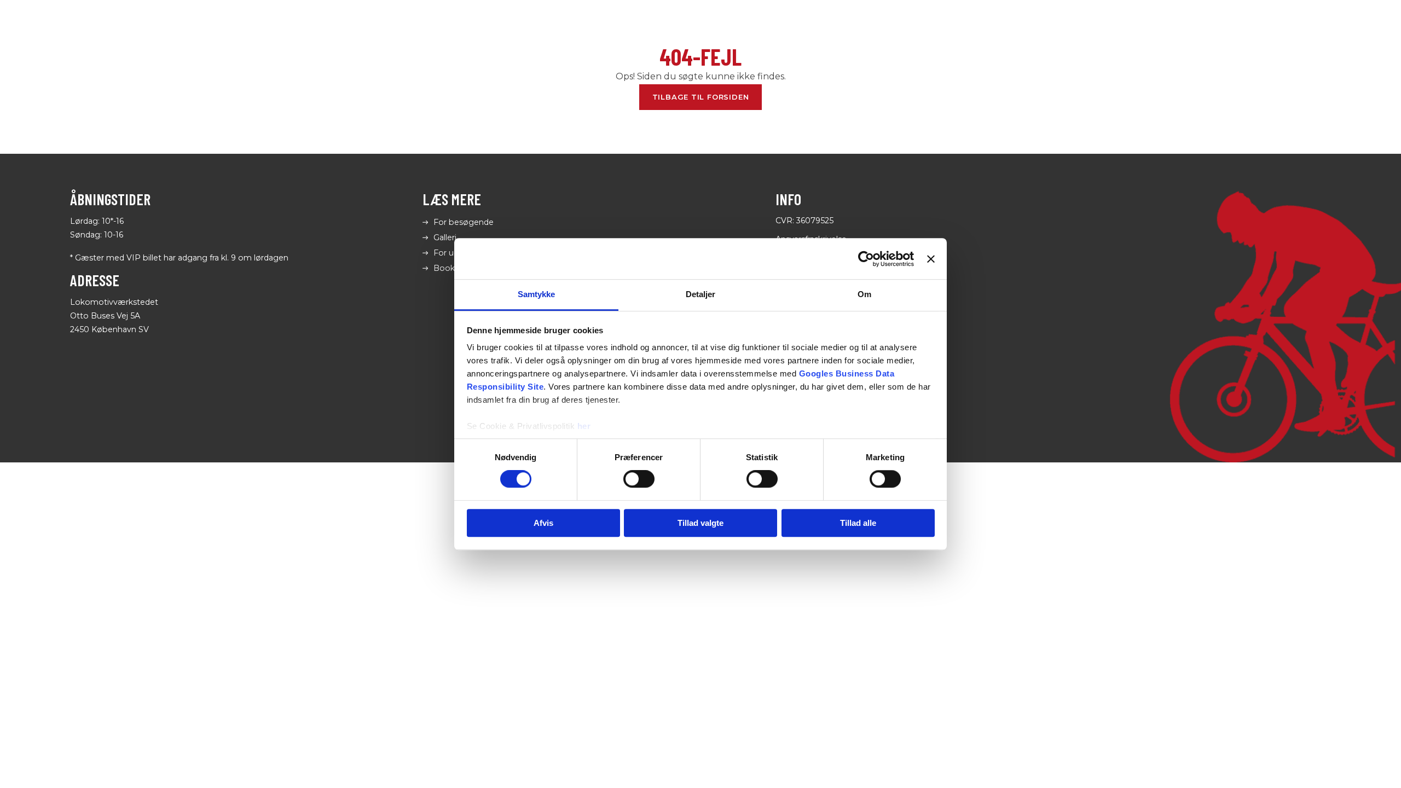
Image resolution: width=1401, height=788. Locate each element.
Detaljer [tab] (701, 294)
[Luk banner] (931, 259)
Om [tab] (864, 294)
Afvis (543, 523)
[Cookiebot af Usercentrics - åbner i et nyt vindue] (866, 259)
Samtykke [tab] (536, 294)
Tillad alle (858, 523)
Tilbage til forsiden (700, 96)
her (584, 426)
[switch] (639, 479)
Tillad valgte (700, 523)
